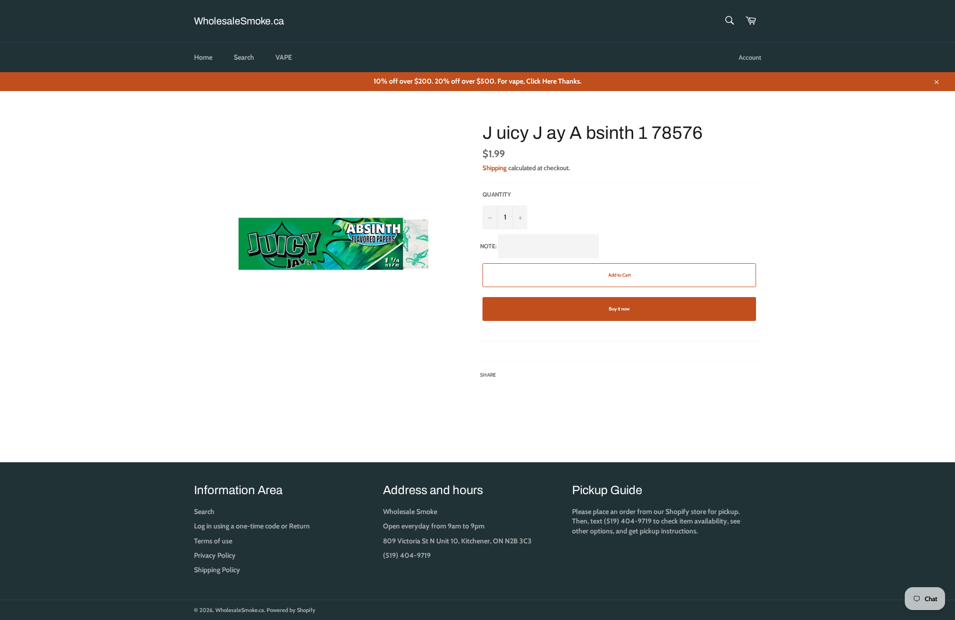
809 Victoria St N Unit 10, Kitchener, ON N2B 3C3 (457, 540)
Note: (555, 310)
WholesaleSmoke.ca (239, 20)
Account (750, 57)
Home (203, 57)
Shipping (494, 168)
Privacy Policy (215, 555)
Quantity (496, 194)
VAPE (284, 57)
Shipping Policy (217, 569)
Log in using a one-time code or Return (252, 525)
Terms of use (213, 540)
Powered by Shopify (291, 610)
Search (244, 57)
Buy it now (619, 308)
